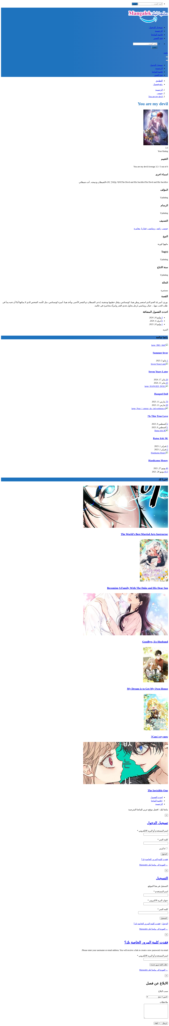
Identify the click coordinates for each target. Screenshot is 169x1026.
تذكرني (162, 848)
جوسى (160, 93)
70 (166, 402)
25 (166, 383)
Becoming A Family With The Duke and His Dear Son (137, 587)
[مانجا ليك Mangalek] (148, 22)
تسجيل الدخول (156, 27)
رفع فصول (158, 84)
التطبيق (159, 81)
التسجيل (162, 878)
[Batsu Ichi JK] (161, 431)
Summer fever (160, 352)
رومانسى (152, 228)
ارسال (164, 1023)
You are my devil (155, 96)
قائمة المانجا (157, 34)
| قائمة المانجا (157, 801)
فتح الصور (158, 38)
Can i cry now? (159, 736)
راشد (159, 228)
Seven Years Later (158, 371)
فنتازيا (144, 228)
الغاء (156, 1023)
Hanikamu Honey (158, 460)
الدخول (165, 924)
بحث (166, 52)
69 (166, 405)
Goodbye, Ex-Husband (155, 641)
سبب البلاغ (163, 991)
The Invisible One (158, 790)
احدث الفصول (157, 797)
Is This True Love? (157, 416)
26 (166, 379)
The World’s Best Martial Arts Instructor (144, 534)
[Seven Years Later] (159, 364)
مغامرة (137, 228)
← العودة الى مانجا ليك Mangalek (153, 865)
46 (166, 468)
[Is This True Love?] (150, 408)
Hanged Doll (161, 394)
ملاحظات (164, 1002)
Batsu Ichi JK (160, 438)
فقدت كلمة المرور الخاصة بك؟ (154, 859)
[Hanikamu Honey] (159, 453)
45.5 (166, 472)
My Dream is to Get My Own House (147, 688)
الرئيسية (159, 31)
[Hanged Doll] (156, 386)
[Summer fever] (159, 345)
